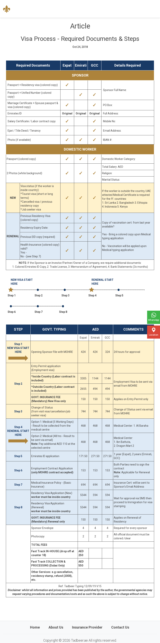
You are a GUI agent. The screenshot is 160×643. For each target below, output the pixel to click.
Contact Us (120, 627)
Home (35, 627)
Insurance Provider (87, 627)
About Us (56, 627)
